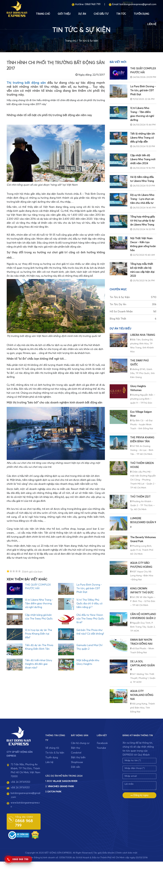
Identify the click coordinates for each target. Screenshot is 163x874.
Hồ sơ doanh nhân (133, 311)
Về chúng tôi (52, 748)
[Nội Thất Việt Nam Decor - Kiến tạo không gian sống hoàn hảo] (118, 242)
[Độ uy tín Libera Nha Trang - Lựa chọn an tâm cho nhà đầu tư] (118, 199)
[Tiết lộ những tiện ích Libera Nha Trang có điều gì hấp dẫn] (118, 138)
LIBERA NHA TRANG (142, 335)
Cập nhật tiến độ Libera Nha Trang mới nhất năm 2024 (142, 159)
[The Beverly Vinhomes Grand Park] (118, 542)
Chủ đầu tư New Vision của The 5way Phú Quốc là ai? (90, 619)
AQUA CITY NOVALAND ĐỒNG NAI (141, 695)
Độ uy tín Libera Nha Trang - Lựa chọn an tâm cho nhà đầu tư (142, 199)
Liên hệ (151, 24)
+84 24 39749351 (20, 787)
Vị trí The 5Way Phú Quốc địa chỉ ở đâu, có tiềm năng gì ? (89, 603)
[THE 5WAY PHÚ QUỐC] (118, 366)
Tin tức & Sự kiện (88, 40)
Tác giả (97, 853)
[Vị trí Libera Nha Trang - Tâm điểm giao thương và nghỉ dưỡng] (118, 112)
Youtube (101, 748)
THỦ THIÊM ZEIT (140, 496)
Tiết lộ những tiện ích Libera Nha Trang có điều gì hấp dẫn (142, 137)
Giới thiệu (64, 14)
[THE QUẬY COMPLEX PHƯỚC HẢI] (118, 73)
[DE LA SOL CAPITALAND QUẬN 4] (118, 666)
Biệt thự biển (78, 757)
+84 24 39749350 (20, 782)
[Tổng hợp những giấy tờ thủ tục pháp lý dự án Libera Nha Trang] (118, 221)
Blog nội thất (133, 318)
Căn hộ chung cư (80, 743)
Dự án (82, 14)
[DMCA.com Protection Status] (35, 835)
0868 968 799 (92, 4)
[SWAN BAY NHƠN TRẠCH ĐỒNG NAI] (118, 645)
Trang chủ (43, 14)
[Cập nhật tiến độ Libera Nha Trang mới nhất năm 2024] (118, 160)
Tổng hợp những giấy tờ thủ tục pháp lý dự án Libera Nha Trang (142, 220)
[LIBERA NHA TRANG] (118, 340)
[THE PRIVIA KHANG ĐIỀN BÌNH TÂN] (118, 442)
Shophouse (77, 762)
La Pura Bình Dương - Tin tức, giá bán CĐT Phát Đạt (89, 588)
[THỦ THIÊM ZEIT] (118, 502)
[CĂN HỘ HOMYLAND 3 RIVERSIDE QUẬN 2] (118, 619)
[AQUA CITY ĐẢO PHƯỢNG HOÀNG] (118, 568)
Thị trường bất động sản (26, 82)
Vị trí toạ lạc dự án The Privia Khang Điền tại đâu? (38, 634)
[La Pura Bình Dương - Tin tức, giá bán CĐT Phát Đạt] (118, 91)
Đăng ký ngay (141, 795)
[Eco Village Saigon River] (118, 417)
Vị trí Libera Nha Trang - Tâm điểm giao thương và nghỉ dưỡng (39, 603)
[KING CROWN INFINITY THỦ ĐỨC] (118, 593)
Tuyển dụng (141, 14)
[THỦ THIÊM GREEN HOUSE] (118, 468)
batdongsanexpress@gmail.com (138, 4)
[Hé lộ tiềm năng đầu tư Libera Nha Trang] (118, 181)
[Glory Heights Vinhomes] (118, 391)
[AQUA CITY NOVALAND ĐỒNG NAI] (118, 696)
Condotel (76, 753)
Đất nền (75, 767)
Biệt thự (75, 748)
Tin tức (121, 14)
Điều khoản (108, 853)
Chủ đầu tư (101, 14)
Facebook (102, 743)
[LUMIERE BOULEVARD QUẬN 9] (118, 523)
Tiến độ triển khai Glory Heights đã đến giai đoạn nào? (38, 664)
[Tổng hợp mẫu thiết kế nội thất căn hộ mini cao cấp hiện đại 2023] (118, 268)
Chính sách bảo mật (126, 853)
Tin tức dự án (133, 304)
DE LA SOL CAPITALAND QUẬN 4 (142, 665)
